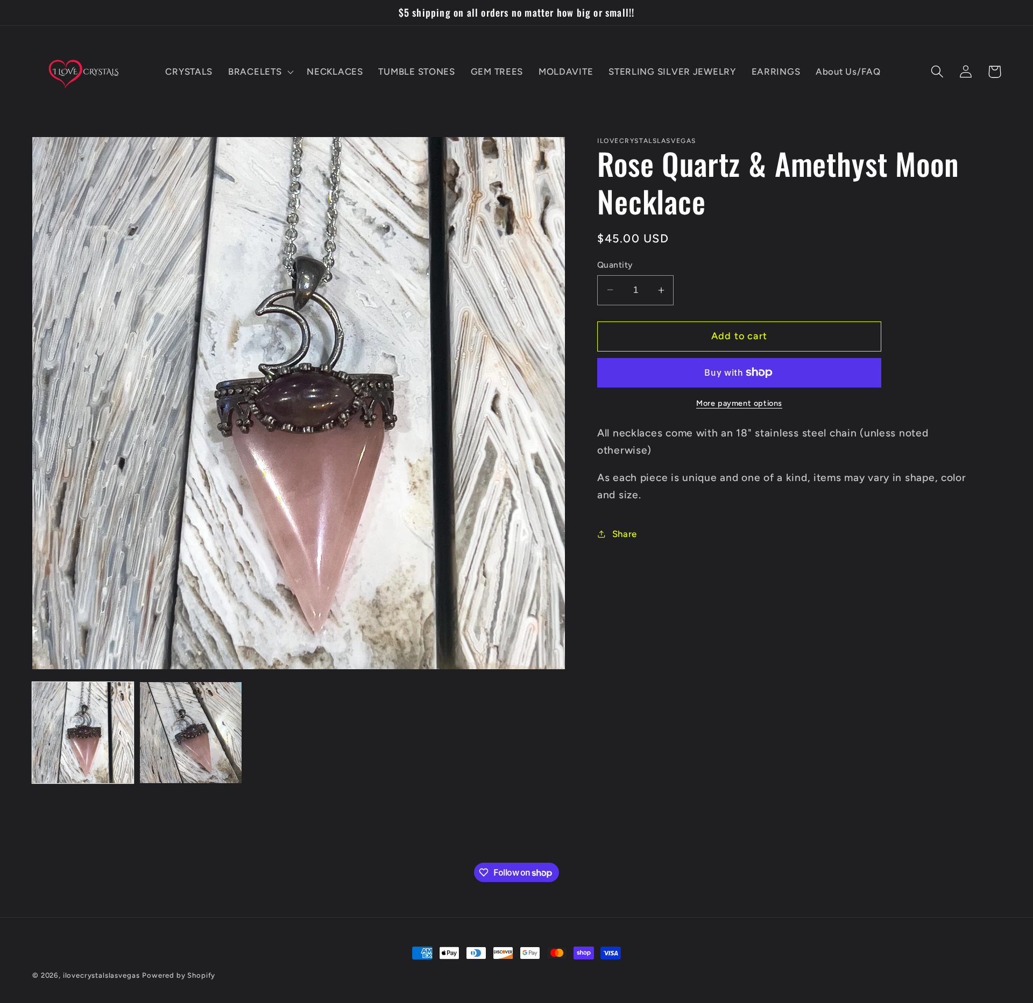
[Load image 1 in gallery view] (82, 732)
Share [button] (624, 533)
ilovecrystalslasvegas (101, 975)
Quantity (615, 265)
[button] (260, 71)
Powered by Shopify (178, 975)
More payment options (739, 403)
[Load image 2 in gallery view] (190, 732)
